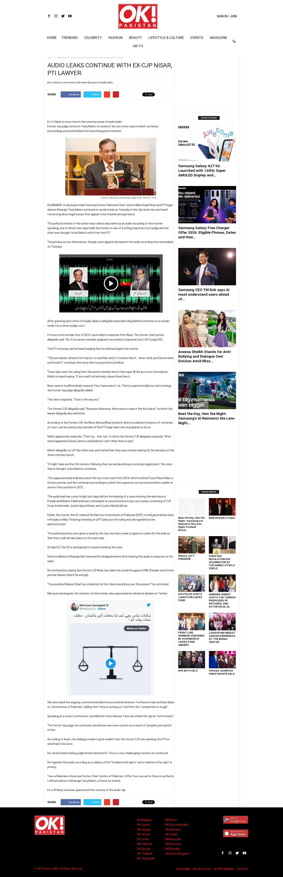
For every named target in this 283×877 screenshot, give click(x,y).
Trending (69, 38)
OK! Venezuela (145, 858)
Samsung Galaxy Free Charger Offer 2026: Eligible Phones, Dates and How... (207, 232)
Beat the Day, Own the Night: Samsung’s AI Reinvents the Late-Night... (206, 418)
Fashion (115, 38)
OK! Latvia (143, 839)
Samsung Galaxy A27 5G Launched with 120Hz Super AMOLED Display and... (202, 170)
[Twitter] (63, 16)
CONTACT (242, 868)
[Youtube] (70, 16)
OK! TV (138, 46)
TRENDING (62, 58)
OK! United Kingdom (177, 853)
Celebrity (93, 38)
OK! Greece (143, 834)
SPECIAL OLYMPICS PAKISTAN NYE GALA (222, 672)
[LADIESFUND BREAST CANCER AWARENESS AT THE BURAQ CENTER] (222, 621)
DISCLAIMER (183, 868)
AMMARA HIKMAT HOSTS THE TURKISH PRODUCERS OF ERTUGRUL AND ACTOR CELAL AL (222, 600)
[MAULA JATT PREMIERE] (191, 544)
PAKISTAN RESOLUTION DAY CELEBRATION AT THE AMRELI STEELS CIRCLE (222, 562)
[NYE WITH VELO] (191, 659)
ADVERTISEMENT (224, 868)
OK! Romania (173, 843)
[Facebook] (49, 16)
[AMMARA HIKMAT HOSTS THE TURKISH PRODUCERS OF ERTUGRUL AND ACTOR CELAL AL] (222, 583)
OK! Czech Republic (177, 824)
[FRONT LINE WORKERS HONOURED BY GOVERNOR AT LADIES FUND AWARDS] (191, 621)
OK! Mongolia (173, 839)
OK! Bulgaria (144, 819)
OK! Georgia (144, 829)
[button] (234, 44)
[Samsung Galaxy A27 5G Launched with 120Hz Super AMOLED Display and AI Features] (207, 142)
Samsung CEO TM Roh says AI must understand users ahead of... (203, 294)
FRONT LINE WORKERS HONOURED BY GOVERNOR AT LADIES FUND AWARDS (191, 638)
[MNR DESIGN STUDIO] (222, 507)
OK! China (171, 819)
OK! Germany (173, 829)
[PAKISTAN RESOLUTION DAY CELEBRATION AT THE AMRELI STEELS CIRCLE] (222, 544)
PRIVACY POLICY (202, 868)
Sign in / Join (227, 16)
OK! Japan (171, 834)
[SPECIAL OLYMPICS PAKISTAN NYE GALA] (222, 659)
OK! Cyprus (143, 824)
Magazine (218, 38)
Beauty (135, 38)
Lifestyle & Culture (166, 38)
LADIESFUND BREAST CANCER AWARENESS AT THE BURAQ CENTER (222, 637)
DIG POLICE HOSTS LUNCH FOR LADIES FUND (190, 597)
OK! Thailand (144, 853)
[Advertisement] (111, 109)
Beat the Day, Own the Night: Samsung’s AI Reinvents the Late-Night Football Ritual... (191, 524)
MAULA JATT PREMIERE (186, 557)
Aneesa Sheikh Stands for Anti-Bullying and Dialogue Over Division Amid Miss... (205, 356)
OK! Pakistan (144, 843)
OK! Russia (143, 848)
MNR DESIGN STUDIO (222, 518)
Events (196, 38)
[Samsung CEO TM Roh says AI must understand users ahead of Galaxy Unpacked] (207, 266)
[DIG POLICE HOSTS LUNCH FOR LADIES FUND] (191, 583)
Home (52, 38)
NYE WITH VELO (188, 670)
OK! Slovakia (172, 848)
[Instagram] (56, 16)
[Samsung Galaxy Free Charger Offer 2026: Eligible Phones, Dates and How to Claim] (207, 204)
